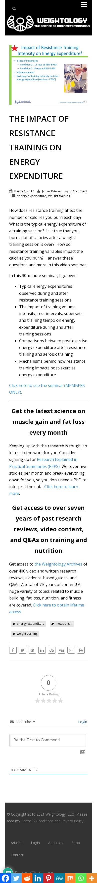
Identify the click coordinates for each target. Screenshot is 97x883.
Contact (17, 855)
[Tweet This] (22, 650)
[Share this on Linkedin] (42, 650)
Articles (16, 842)
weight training (59, 196)
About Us (55, 842)
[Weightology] (48, 32)
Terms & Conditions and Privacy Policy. (52, 821)
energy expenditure (31, 196)
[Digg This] (61, 650)
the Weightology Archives (58, 564)
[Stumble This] (51, 650)
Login (82, 721)
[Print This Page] (81, 650)
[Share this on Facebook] (13, 650)
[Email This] (71, 650)
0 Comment (78, 191)
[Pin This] (32, 650)
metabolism (63, 623)
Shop (76, 842)
